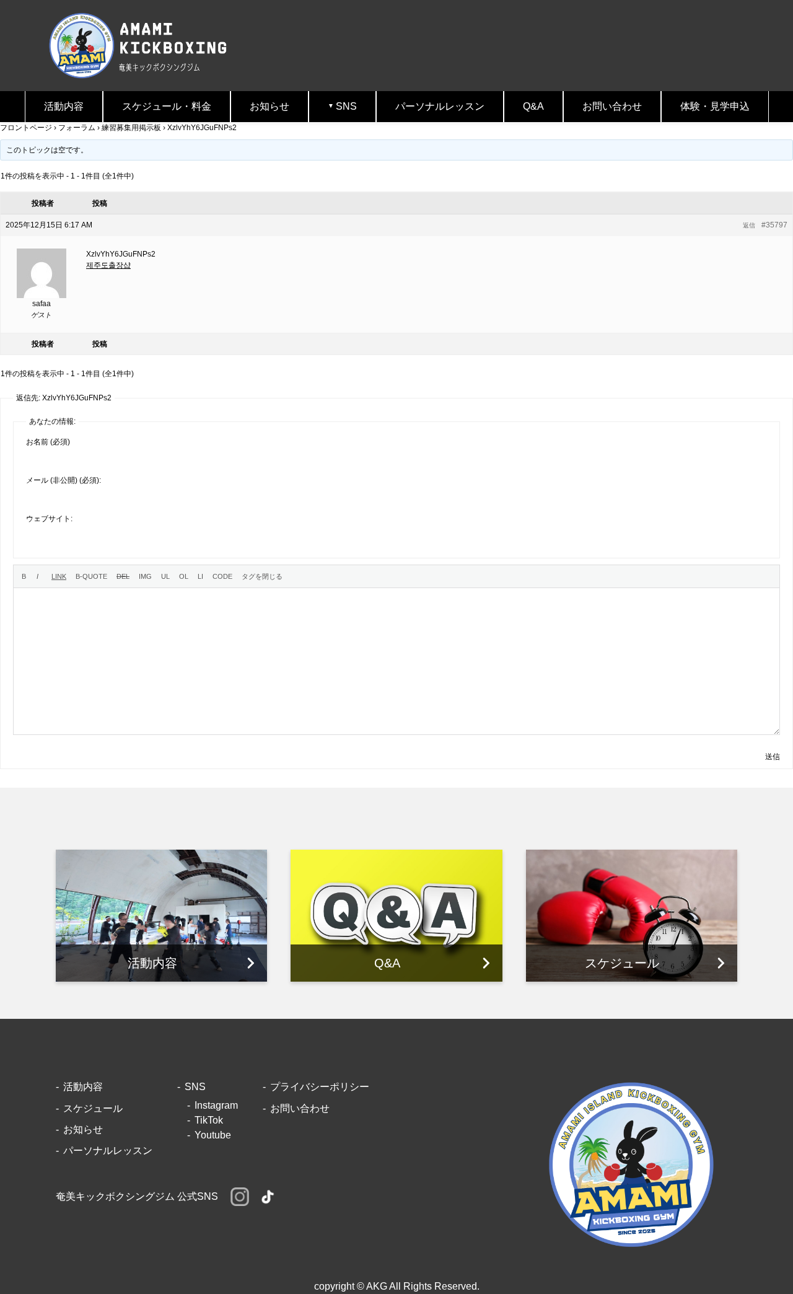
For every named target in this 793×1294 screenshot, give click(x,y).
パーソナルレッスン (439, 106)
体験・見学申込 (715, 106)
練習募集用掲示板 (131, 127)
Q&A (533, 106)
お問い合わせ (612, 106)
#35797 (774, 225)
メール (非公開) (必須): (63, 480)
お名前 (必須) (48, 442)
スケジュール (93, 1108)
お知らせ (269, 106)
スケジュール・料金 (166, 106)
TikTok (209, 1120)
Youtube (213, 1135)
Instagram (216, 1105)
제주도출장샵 (108, 265)
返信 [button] (749, 225)
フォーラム (76, 127)
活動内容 (64, 106)
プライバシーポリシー (319, 1086)
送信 (772, 756)
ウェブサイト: (49, 518)
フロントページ (26, 127)
